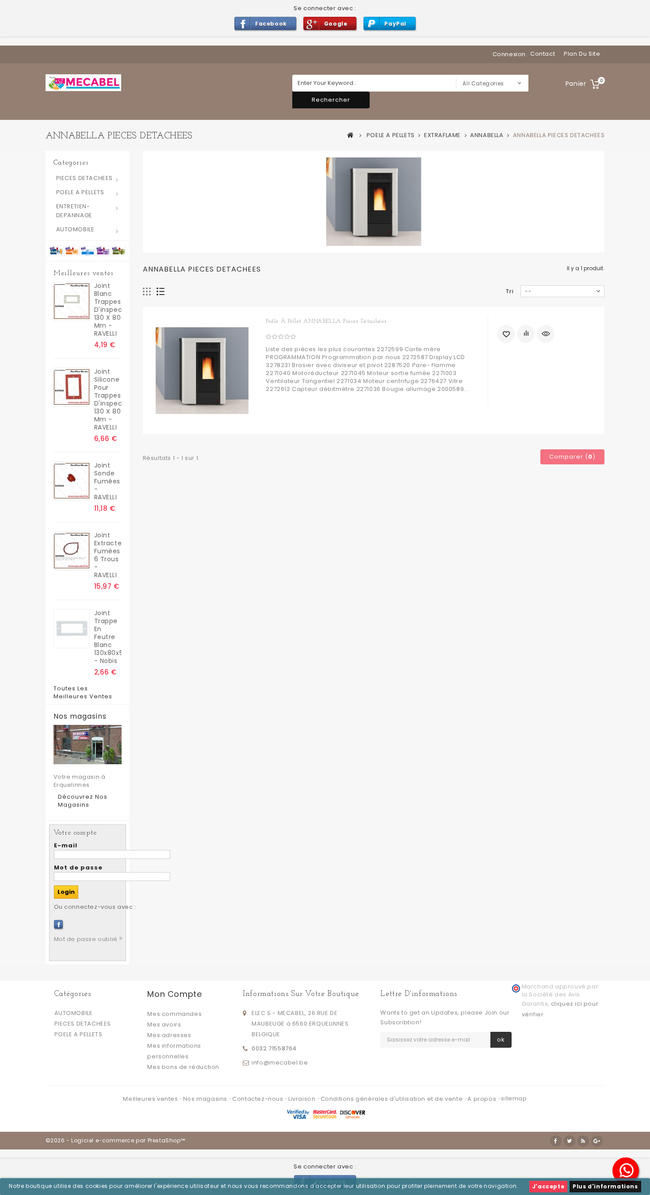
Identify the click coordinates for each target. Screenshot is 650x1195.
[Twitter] (569, 1141)
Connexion (509, 54)
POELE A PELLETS (80, 192)
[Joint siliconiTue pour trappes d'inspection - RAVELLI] (72, 387)
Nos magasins (80, 716)
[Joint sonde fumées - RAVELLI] (72, 481)
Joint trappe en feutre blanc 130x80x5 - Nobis (108, 637)
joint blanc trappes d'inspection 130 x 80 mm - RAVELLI (108, 309)
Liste (161, 291)
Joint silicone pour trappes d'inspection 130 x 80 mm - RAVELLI (108, 399)
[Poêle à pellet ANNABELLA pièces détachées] (202, 370)
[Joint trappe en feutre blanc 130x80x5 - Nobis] (72, 628)
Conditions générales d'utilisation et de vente (392, 1099)
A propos (482, 1099)
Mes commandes (174, 1014)
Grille (147, 291)
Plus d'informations (605, 1186)
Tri (510, 291)
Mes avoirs (164, 1024)
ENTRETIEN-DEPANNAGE (74, 210)
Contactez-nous (258, 1099)
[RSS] (583, 1141)
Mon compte (174, 994)
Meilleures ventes (83, 273)
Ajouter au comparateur (526, 334)
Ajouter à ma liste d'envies (506, 334)
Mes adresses (169, 1035)
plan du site (582, 54)
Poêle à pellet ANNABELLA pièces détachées (326, 321)
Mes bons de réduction (183, 1067)
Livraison (302, 1099)
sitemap (514, 1098)
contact (542, 54)
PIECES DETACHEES (84, 178)
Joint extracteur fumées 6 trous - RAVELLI (108, 555)
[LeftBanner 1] (87, 250)
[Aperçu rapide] (545, 334)
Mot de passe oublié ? (88, 939)
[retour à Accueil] (350, 135)
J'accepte (548, 1186)
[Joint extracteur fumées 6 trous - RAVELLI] (72, 551)
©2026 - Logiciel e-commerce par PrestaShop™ (115, 1140)
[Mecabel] (83, 82)
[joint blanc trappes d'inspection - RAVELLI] (72, 301)
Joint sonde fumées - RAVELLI (107, 481)
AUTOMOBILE (75, 229)
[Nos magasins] (88, 744)
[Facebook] (58, 924)
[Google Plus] (597, 1141)
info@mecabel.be (280, 1062)
